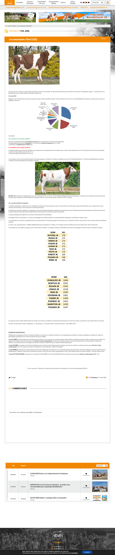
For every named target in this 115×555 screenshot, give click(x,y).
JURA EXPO (84, 7)
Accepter (87, 552)
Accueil (9, 26)
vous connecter (21, 412)
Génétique (103, 38)
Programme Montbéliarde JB (15, 7)
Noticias (14, 26)
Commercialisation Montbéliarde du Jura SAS (63, 7)
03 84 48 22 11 (58, 547)
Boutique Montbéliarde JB (98, 7)
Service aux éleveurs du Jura (36, 7)
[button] (102, 2)
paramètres (74, 553)
